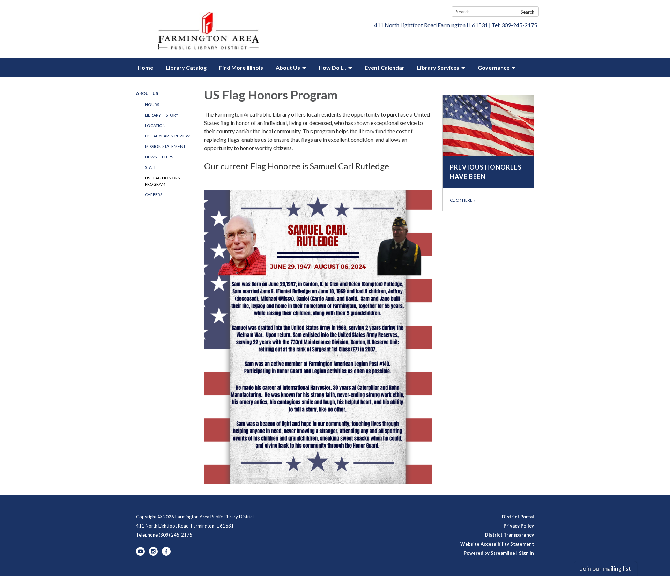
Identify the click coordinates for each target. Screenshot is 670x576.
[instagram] (153, 554)
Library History (161, 115)
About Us (147, 93)
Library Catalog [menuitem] (186, 67)
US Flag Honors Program (162, 181)
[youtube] (140, 554)
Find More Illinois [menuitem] (241, 67)
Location (155, 125)
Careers (153, 194)
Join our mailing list (605, 568)
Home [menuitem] (145, 67)
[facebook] (166, 554)
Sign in (526, 553)
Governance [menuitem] (493, 67)
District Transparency (509, 535)
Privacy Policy (519, 526)
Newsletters (159, 156)
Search (527, 12)
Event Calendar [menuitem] (384, 67)
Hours (152, 104)
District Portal (518, 516)
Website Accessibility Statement (497, 544)
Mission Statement (165, 146)
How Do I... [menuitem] (332, 67)
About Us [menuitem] (288, 67)
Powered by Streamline (489, 553)
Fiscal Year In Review (167, 136)
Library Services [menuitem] (438, 67)
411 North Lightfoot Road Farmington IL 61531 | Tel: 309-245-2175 (455, 25)
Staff (151, 167)
